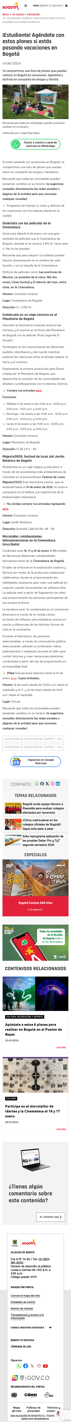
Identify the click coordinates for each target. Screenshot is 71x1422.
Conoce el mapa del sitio (25, 1295)
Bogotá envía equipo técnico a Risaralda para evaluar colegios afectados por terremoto (43, 808)
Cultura (11, 1098)
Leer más (61, 1047)
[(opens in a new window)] (52, 785)
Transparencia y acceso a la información (27, 1316)
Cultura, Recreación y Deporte (24, 1016)
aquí (38, 390)
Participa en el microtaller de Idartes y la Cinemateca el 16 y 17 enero (32, 1111)
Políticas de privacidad (33, 1409)
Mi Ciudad (18, 14)
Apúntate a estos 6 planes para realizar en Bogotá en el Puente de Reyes (33, 1029)
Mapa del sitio (16, 1409)
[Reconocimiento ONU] (14, 1394)
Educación (33, 14)
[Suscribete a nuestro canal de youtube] (45, 1365)
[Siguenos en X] (32, 1365)
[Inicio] (11, 6)
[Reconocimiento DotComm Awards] (30, 1394)
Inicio (5, 14)
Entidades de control (23, 1302)
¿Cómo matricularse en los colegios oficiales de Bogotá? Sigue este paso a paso (42, 824)
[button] (36, 785)
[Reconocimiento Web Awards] (49, 1394)
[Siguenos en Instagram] (38, 1365)
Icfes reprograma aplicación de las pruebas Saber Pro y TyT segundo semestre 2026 (43, 840)
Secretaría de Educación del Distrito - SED (33, 739)
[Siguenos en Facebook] (19, 1365)
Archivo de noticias (22, 1308)
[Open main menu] (25, 5)
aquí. (5, 509)
